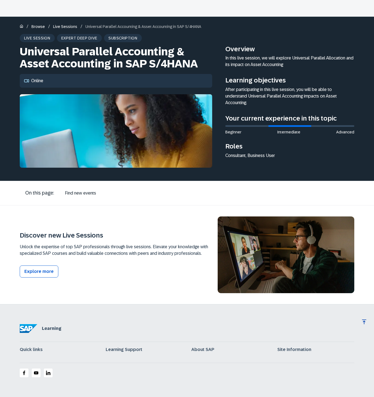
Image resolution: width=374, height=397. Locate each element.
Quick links (31, 349)
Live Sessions (65, 26)
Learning (51, 328)
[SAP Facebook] (24, 373)
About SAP (202, 349)
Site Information (294, 349)
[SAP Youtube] (36, 373)
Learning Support (124, 349)
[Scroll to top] (364, 322)
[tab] (80, 193)
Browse (38, 26)
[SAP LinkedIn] (48, 373)
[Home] (21, 26)
